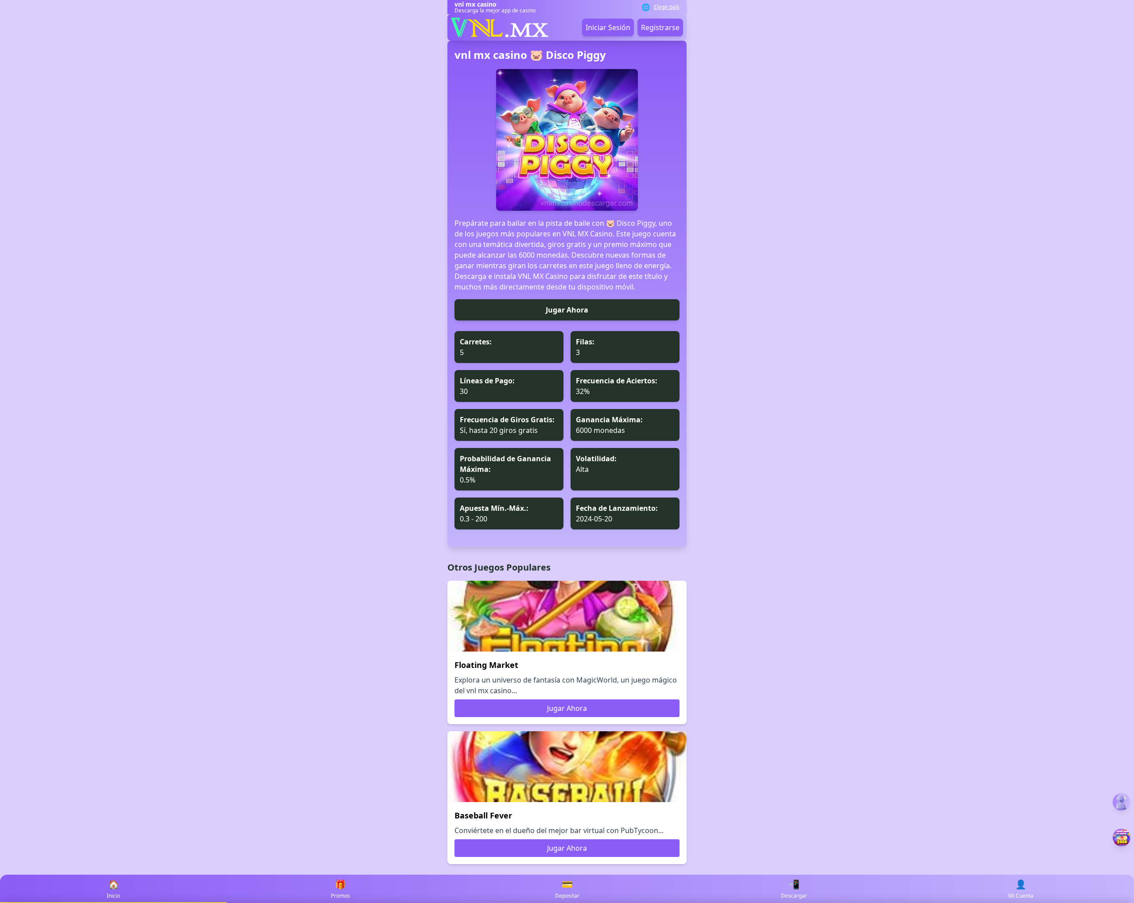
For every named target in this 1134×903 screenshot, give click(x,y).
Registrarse (660, 27)
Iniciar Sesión (608, 27)
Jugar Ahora (567, 310)
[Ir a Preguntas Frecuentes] (1121, 802)
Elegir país (667, 7)
